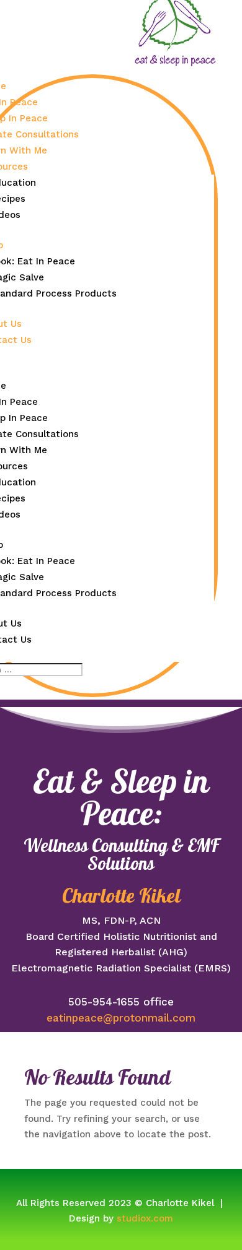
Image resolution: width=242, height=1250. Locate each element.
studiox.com (145, 1218)
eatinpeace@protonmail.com (121, 1018)
